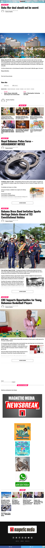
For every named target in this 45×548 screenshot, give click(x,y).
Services (22, 541)
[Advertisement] (22, 23)
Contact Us (27, 541)
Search (2, 381)
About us (17, 541)
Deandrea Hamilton (9, 11)
